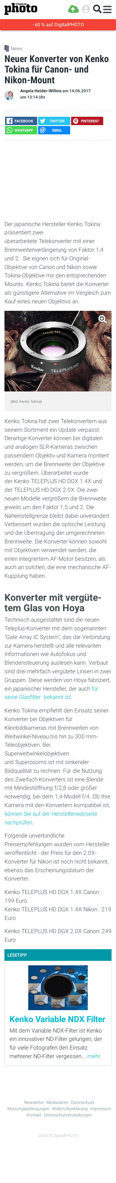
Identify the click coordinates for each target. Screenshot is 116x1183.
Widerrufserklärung (70, 1108)
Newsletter (34, 1102)
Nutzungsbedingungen (28, 1108)
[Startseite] (20, 9)
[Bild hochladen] (73, 9)
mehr (93, 1056)
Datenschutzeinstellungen (68, 1115)
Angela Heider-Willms (41, 90)
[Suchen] (97, 9)
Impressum (100, 1108)
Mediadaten (57, 1102)
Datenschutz (82, 1102)
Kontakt (34, 1115)
